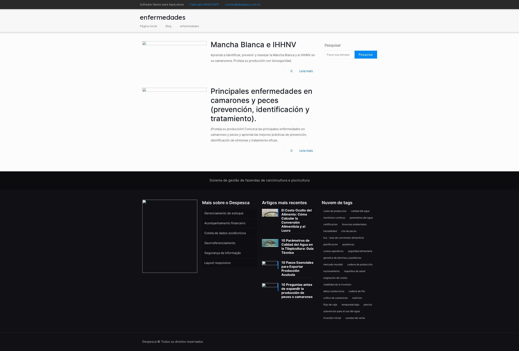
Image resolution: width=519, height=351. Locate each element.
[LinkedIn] (366, 4)
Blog (168, 26)
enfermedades (189, 26)
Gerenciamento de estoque (223, 213)
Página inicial (148, 26)
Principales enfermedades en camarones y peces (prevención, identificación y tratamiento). (261, 105)
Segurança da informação (222, 253)
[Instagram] (371, 4)
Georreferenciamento (219, 243)
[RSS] (377, 4)
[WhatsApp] (355, 4)
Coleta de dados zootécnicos (225, 233)
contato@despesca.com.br (243, 4)
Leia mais (306, 71)
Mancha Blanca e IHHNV (253, 44)
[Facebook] (360, 4)
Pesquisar (333, 45)
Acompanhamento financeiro (225, 223)
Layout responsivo (217, 263)
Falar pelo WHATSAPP (204, 4)
